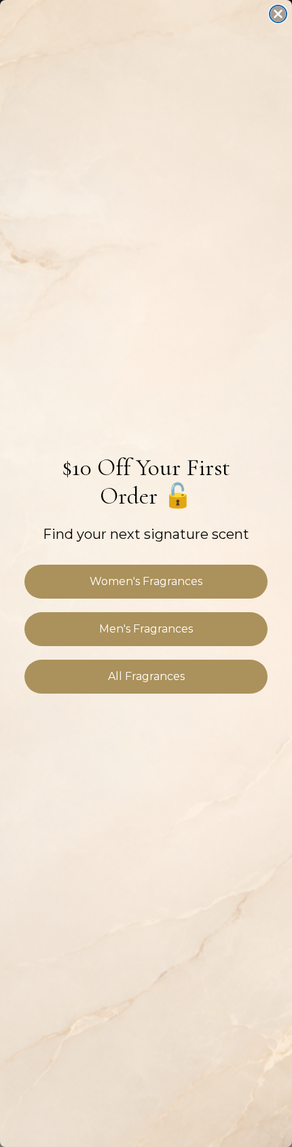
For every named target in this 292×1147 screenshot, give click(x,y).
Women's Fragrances (146, 581)
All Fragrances (146, 676)
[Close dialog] (278, 13)
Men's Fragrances (146, 628)
